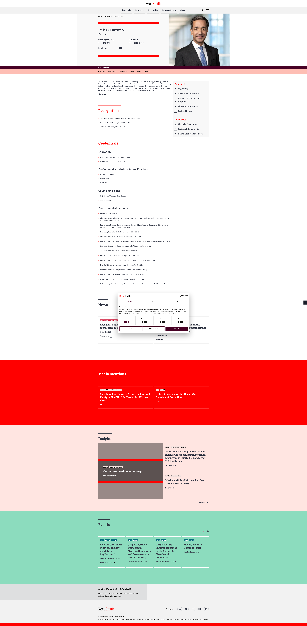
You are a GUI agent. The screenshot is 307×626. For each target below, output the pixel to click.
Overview (101, 71)
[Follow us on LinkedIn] (179, 609)
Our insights (153, 10)
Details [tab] (153, 301)
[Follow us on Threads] (206, 609)
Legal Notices (137, 619)
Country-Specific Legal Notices (116, 619)
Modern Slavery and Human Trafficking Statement (171, 619)
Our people (126, 10)
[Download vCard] (120, 48)
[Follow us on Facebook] (193, 609)
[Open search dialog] (203, 10)
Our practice (139, 10)
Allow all (176, 328)
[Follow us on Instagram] (199, 609)
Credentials (123, 71)
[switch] (144, 322)
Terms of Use (204, 619)
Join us (182, 10)
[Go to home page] (153, 3)
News (132, 71)
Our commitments (169, 10)
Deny (130, 328)
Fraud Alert (129, 619)
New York (133, 39)
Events (147, 71)
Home (100, 16)
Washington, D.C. (106, 39)
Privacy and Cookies (193, 619)
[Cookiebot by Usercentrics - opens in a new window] (181, 296)
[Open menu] (207, 10)
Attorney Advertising (148, 619)
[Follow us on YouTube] (186, 609)
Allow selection (153, 328)
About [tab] (177, 301)
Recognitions (112, 71)
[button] (208, 531)
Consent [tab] (129, 301)
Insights (139, 71)
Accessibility (102, 619)
